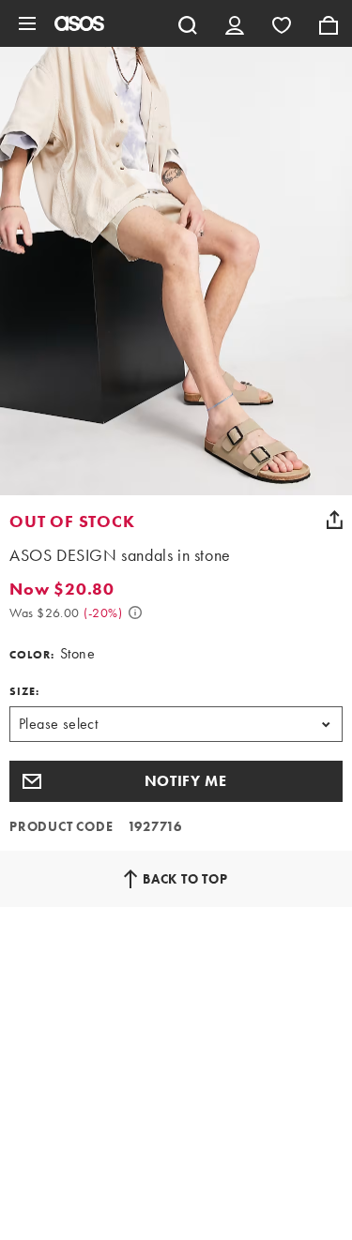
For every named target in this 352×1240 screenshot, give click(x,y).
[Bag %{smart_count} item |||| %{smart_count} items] (328, 23)
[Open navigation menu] (27, 23)
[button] (176, 781)
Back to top (185, 878)
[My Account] (234, 23)
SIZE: (24, 691)
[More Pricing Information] (135, 612)
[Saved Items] (281, 23)
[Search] (187, 23)
